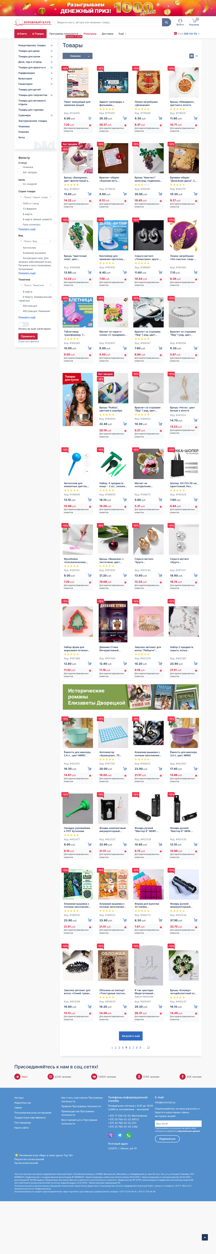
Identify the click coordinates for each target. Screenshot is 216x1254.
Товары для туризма (30, 109)
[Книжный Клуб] (32, 22)
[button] (166, 22)
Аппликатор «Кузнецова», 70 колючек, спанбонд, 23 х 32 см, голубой (111, 754)
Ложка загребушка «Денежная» (146, 103)
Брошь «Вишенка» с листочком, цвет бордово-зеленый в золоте (111, 560)
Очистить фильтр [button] (28, 341)
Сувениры (24, 115)
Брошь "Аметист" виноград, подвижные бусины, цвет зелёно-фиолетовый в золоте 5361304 (148, 179)
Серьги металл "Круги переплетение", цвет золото (147, 560)
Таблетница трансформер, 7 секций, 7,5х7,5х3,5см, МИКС (77, 333)
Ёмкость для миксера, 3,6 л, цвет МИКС (183, 754)
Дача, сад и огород (30, 61)
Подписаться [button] (167, 1138)
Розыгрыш (90, 33)
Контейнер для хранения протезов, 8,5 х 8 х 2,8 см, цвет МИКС (112, 257)
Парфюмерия (26, 72)
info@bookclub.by (165, 1102)
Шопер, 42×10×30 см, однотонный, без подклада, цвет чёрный (183, 485)
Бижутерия (25, 78)
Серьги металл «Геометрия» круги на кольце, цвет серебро (148, 257)
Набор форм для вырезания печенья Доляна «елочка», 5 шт (76, 649)
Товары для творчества (32, 95)
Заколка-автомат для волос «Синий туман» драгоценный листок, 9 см (77, 992)
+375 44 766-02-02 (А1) (122, 1122)
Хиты (21, 137)
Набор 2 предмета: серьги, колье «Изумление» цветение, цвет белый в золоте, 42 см (183, 649)
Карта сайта (21, 1127)
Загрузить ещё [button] (131, 1035)
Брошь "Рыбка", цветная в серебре (110, 409)
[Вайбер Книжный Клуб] (111, 1135)
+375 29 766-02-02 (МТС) (123, 1119)
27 (148, 1047)
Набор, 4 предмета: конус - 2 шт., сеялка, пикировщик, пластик (112, 485)
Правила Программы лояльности (81, 1106)
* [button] (90, 126)
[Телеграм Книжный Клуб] (120, 1135)
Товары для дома (28, 50)
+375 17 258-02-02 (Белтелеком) (127, 1115)
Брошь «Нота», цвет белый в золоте (182, 409)
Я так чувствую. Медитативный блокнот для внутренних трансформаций (144, 992)
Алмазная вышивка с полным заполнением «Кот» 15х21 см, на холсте (148, 754)
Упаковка (24, 126)
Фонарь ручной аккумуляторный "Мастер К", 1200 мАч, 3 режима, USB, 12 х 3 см (183, 905)
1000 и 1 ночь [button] (31, 203)
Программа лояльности (63, 33)
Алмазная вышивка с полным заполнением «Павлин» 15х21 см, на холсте (77, 905)
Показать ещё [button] (27, 229)
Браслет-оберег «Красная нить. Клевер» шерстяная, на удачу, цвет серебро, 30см (112, 179)
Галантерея (25, 83)
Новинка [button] (28, 167)
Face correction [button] (31, 224)
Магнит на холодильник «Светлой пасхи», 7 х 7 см (148, 485)
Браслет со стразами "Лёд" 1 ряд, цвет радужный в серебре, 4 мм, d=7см (183, 333)
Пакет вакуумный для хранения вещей (77, 103)
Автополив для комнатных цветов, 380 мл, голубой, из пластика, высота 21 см (76, 485)
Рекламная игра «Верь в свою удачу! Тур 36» (46, 1155)
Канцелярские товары (32, 45)
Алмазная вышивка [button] (34, 252)
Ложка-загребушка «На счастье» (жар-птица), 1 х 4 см (182, 257)
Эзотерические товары (32, 120)
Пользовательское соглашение (32, 1112)
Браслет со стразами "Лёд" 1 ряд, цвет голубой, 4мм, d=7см (148, 333)
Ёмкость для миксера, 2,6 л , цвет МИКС (77, 754)
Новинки (23, 131)
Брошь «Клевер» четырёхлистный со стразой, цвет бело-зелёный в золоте (182, 992)
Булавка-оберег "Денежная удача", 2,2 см (183, 179)
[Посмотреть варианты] (90, 118)
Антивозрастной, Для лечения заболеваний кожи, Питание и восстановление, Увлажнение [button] (35, 263)
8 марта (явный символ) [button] (37, 219)
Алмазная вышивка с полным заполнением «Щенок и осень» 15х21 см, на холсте (112, 905)
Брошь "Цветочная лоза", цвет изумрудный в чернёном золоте (75, 257)
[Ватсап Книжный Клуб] (129, 1135)
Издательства (22, 1102)
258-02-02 (188, 33)
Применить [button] (28, 336)
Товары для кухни (29, 56)
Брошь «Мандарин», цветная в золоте (182, 103)
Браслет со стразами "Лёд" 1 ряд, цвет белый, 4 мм (147, 409)
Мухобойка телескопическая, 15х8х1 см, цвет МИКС (77, 560)
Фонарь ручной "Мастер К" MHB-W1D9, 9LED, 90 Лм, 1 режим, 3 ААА (182, 830)
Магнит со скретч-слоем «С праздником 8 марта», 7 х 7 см (113, 333)
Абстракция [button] (30, 305)
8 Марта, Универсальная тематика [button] (35, 298)
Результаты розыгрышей (29, 1159)
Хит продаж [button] (30, 172)
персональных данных (189, 1131)
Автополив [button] (29, 247)
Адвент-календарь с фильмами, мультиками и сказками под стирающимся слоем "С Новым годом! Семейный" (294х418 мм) (112, 103)
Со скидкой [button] (30, 183)
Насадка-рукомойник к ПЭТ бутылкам (77, 830)
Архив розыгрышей (26, 1162)
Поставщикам (22, 1122)
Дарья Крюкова (144, 996)
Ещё (121, 33)
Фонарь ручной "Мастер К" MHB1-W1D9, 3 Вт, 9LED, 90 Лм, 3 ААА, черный (147, 830)
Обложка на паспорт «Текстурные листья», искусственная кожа (113, 992)
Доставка (107, 33)
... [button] (144, 1047)
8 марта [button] (27, 214)
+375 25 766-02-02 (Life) (123, 1126)
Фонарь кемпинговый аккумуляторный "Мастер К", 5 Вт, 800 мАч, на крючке (112, 830)
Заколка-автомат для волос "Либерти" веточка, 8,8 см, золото (148, 649)
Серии (18, 1107)
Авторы (19, 1097)
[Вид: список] (196, 56)
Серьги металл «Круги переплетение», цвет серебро (183, 560)
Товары (39, 33)
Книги (23, 33)
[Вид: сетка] (191, 56)
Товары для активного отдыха (32, 102)
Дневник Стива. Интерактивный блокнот (109, 649)
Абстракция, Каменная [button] (36, 311)
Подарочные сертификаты (30, 1117)
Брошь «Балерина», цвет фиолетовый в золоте (76, 179)
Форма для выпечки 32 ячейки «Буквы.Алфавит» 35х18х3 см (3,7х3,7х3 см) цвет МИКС (148, 905)
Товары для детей (29, 89)
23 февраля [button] (29, 208)
